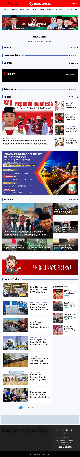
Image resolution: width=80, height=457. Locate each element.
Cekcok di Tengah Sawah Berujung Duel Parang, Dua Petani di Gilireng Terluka (39, 247)
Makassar (50, 41)
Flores (57, 243)
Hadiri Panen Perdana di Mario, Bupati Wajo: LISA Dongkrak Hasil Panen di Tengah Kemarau (38, 377)
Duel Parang (59, 225)
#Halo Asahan (24, 9)
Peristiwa (50, 9)
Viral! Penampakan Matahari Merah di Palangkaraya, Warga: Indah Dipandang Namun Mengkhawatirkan (14, 247)
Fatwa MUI (70, 102)
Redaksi (58, 438)
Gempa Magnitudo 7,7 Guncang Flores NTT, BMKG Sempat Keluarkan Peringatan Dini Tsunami (65, 247)
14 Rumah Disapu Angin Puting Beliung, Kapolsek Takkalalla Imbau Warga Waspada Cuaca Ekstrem (70, 316)
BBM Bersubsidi (72, 114)
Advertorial (5, 9)
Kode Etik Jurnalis (67, 438)
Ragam (77, 9)
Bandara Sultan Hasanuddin (65, 207)
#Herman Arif (10, 229)
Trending (74, 3)
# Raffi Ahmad (72, 126)
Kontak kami (64, 444)
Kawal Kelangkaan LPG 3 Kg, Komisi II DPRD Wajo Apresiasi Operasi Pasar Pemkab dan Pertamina (40, 289)
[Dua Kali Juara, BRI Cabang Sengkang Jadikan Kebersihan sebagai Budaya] (15, 308)
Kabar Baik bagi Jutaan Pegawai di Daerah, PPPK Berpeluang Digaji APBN (71, 142)
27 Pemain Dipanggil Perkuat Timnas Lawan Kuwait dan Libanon (70, 292)
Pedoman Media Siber (65, 442)
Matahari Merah (10, 243)
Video (42, 9)
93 (33, 408)
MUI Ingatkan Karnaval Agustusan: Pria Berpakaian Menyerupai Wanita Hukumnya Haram (71, 105)
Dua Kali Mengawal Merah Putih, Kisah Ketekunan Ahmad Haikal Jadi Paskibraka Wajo (26, 142)
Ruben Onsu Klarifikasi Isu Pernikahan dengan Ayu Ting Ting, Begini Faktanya (70, 328)
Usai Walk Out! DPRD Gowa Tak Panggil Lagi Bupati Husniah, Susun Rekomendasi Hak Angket (70, 304)
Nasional (69, 9)
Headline (40, 41)
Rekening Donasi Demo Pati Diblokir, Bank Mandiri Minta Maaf (39, 342)
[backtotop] (40, 452)
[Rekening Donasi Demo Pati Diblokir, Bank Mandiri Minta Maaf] (15, 343)
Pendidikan (59, 9)
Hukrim (14, 9)
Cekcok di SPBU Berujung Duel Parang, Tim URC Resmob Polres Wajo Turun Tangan (64, 229)
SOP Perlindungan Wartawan (64, 440)
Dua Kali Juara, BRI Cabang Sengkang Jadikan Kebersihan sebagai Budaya (39, 307)
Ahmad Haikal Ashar (11, 138)
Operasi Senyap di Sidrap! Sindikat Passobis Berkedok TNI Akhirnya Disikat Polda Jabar (39, 394)
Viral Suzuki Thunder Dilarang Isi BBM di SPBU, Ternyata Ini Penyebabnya (70, 117)
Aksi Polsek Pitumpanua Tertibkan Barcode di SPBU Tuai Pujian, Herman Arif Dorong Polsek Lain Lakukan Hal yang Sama (25, 233)
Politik (34, 9)
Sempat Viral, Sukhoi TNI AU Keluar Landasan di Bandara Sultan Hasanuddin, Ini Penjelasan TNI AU (65, 211)
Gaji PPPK (70, 138)
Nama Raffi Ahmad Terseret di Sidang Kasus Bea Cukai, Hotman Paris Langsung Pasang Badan (71, 130)
